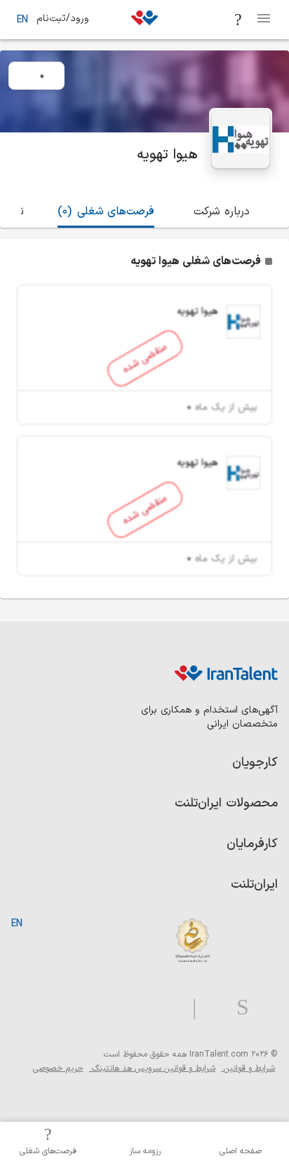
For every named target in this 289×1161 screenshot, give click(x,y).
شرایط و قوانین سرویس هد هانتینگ (152, 1068)
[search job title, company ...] (238, 19)
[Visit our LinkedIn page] (263, 1008)
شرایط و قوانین (248, 1068)
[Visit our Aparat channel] (166, 1008)
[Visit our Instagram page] (237, 1008)
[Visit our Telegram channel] (188, 1008)
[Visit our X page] (210, 1008)
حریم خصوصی (58, 1068)
